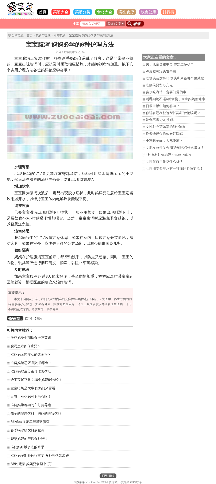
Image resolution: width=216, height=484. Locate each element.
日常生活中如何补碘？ (163, 106)
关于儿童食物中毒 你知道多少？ (170, 64)
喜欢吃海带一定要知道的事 (166, 92)
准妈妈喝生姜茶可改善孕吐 (31, 371)
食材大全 (104, 12)
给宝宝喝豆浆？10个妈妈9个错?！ (36, 380)
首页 (42, 12)
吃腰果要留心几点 (159, 85)
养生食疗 (126, 12)
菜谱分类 (82, 12)
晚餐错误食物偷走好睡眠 (164, 134)
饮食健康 (148, 12)
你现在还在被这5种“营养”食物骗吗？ (173, 113)
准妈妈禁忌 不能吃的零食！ (31, 363)
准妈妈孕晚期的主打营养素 (31, 405)
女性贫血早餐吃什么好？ (164, 161)
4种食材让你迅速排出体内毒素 (169, 154)
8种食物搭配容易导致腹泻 (30, 422)
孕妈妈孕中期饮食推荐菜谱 (31, 337)
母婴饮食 (60, 35)
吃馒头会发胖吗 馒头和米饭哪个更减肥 (175, 78)
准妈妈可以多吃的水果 (27, 447)
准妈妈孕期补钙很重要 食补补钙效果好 (40, 455)
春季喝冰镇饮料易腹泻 (27, 430)
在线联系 (136, 482)
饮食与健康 (43, 35)
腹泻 (28, 318)
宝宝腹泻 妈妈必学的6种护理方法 (91, 35)
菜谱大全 (60, 12)
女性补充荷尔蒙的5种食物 (165, 127)
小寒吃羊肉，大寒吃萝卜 (164, 140)
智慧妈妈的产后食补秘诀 (29, 438)
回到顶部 (108, 475)
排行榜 (168, 12)
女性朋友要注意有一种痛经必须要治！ (174, 168)
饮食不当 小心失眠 (160, 120)
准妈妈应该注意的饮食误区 (31, 354)
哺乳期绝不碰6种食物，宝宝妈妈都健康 (175, 99)
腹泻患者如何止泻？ (26, 346)
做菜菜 (80, 482)
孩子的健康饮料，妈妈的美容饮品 (36, 413)
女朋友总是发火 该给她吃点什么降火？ (175, 147)
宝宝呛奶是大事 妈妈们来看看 (33, 388)
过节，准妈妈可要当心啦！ (31, 396)
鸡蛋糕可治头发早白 (161, 71)
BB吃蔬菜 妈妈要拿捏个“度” (31, 464)
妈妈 (38, 318)
